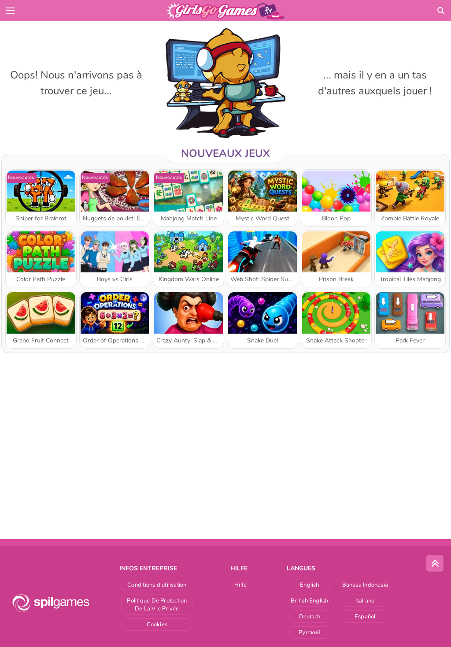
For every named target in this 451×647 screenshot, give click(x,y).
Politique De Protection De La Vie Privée (157, 605)
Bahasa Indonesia (365, 585)
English (309, 585)
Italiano (364, 601)
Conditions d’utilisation (156, 585)
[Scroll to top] (435, 564)
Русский (310, 632)
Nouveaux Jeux (225, 153)
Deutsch (310, 617)
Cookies (157, 624)
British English (309, 601)
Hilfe (240, 585)
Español (365, 617)
